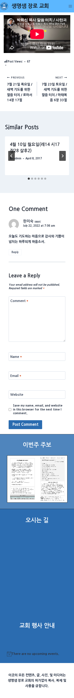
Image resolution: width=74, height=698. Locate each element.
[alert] (37, 654)
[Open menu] (70, 6)
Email (15, 375)
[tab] (29, 179)
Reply (15, 252)
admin (17, 158)
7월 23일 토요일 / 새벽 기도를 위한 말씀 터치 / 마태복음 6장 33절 (54, 89)
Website (16, 394)
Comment (19, 300)
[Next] (62, 156)
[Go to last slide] (11, 156)
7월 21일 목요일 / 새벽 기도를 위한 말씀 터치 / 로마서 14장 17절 (19, 89)
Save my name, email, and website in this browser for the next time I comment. (37, 409)
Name (16, 356)
